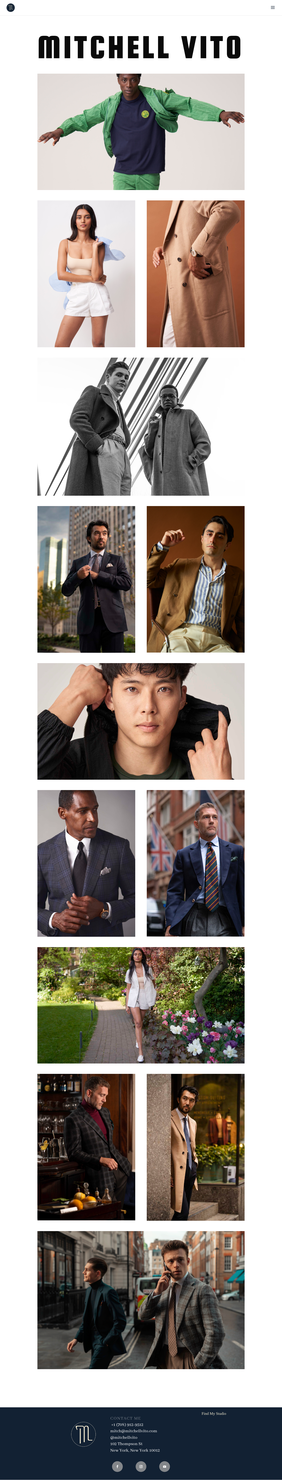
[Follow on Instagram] (141, 1466)
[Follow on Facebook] (117, 1466)
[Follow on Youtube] (164, 1466)
